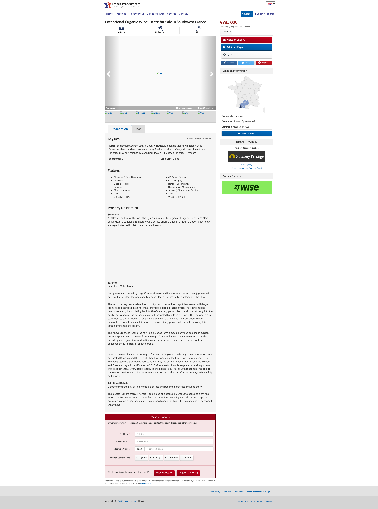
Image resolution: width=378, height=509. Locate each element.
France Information (255, 491)
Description (120, 129)
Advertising (215, 491)
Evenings (157, 457)
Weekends (173, 457)
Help (230, 491)
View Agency (246, 165)
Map (139, 129)
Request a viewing (188, 472)
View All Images (185, 108)
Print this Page (234, 47)
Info (236, 491)
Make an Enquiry (235, 39)
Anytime (188, 457)
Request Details (164, 472)
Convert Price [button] (226, 32)
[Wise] (247, 187)
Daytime (143, 457)
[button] (112, 73)
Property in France (246, 501)
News (241, 491)
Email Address (122, 441)
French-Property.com (126, 501)
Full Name (124, 434)
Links (224, 491)
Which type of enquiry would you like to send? (128, 472)
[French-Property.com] (121, 5)
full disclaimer (145, 483)
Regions (268, 491)
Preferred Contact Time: (119, 458)
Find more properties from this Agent (246, 168)
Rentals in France (264, 501)
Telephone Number (121, 449)
